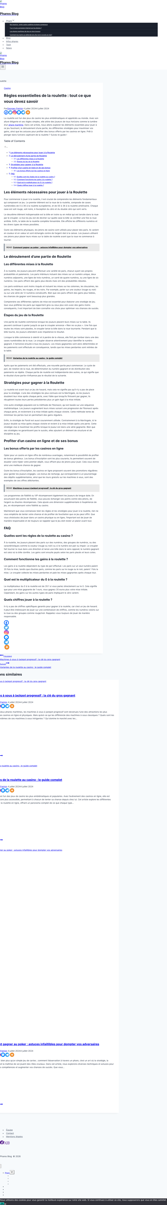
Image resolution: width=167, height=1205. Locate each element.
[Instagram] (14, 112)
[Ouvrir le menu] (3, 67)
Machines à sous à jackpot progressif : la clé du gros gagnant (30, 658)
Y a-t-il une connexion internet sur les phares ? (26, 28)
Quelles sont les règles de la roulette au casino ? (36, 177)
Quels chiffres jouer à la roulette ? (30, 185)
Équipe (9, 1130)
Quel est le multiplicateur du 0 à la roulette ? (34, 182)
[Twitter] (10, 112)
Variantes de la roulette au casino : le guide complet (25, 665)
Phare (7, 1173)
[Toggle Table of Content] (6, 147)
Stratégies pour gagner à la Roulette (27, 164)
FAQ (13, 174)
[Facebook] (6, 112)
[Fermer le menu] (0, 1166)
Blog (8, 38)
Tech (8, 45)
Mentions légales (14, 1136)
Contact (10, 1133)
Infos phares (12, 41)
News (9, 48)
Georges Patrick (15, 108)
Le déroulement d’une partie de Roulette (29, 156)
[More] (28, 112)
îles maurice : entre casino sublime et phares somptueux (29, 24)
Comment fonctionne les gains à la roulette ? (34, 180)
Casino (7, 88)
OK (2, 1203)
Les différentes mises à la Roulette (30, 159)
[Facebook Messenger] (19, 112)
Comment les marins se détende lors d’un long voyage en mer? (31, 35)
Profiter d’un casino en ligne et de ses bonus (30, 168)
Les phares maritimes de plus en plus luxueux (25, 31)
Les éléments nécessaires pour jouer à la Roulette (32, 152)
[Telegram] (23, 112)
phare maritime (16, 125)
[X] (5, 1143)
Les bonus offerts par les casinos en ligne (33, 171)
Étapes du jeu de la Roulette (28, 162)
